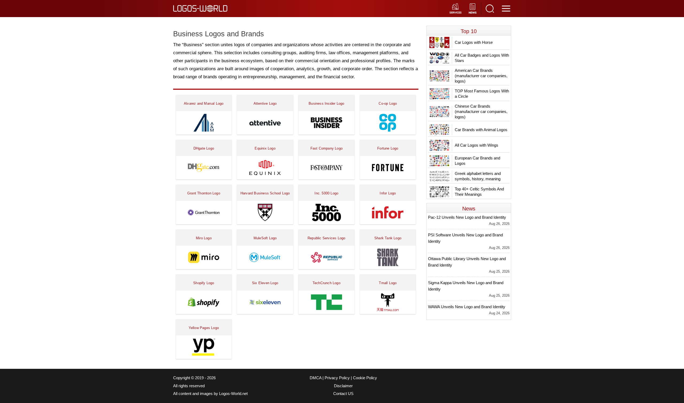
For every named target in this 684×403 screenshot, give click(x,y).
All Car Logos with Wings (476, 145)
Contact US (343, 394)
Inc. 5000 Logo (326, 193)
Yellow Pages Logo (204, 328)
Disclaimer (343, 386)
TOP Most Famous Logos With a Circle (482, 94)
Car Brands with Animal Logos (481, 129)
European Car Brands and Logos (477, 161)
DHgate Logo (203, 148)
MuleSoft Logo (265, 238)
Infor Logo (388, 193)
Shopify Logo (203, 283)
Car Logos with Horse (474, 42)
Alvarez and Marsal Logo (204, 103)
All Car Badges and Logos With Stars (482, 58)
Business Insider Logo (326, 103)
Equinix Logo (265, 148)
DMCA (315, 378)
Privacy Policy (337, 378)
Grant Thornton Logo (203, 193)
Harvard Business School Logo (265, 193)
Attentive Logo (265, 103)
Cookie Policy (365, 378)
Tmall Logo (388, 283)
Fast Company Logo (326, 148)
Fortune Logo (387, 148)
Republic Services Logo (326, 238)
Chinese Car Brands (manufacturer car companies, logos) (481, 111)
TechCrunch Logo (326, 283)
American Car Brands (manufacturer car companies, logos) (481, 75)
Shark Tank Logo (387, 238)
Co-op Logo (388, 103)
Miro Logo (204, 238)
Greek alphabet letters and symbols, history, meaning (478, 176)
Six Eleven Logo (265, 283)
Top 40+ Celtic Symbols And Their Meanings (479, 192)
